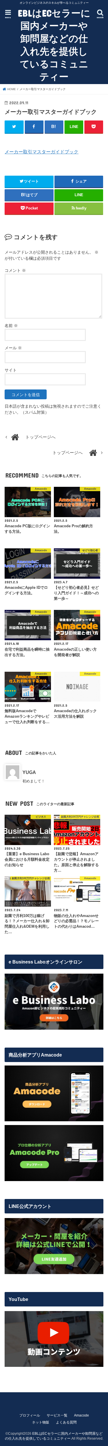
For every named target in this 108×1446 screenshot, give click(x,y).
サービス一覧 (57, 1415)
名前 (11, 325)
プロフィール (29, 1415)
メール (13, 348)
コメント (15, 270)
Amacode (81, 1415)
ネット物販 (40, 1422)
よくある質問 (66, 1422)
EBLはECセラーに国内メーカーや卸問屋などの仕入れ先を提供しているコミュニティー (54, 44)
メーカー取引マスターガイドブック (41, 151)
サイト (11, 370)
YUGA (29, 772)
